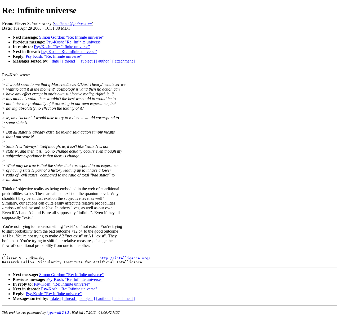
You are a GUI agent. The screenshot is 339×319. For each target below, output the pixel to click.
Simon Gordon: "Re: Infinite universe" (71, 37)
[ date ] (55, 61)
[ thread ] (69, 61)
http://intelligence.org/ (125, 258)
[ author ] (103, 61)
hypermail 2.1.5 (58, 312)
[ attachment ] (123, 61)
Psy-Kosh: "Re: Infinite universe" (74, 42)
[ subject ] (86, 61)
